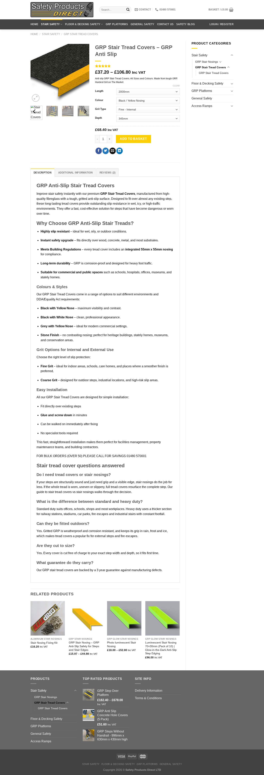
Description (42, 172)
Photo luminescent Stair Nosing (121, 644)
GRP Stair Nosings (206, 61)
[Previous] (36, 73)
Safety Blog (185, 24)
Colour (99, 100)
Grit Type (100, 109)
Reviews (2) (108, 172)
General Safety (142, 24)
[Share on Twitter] (105, 151)
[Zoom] (35, 98)
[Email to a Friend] (112, 151)
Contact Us (165, 24)
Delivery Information (148, 690)
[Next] (83, 73)
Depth (98, 118)
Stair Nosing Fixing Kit (44, 642)
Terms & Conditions (148, 698)
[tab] (43, 172)
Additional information (75, 172)
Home (34, 24)
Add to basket (133, 138)
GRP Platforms (117, 24)
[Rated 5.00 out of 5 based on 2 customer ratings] (137, 66)
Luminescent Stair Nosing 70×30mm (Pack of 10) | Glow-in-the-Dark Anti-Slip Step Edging (161, 648)
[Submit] (128, 9)
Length (99, 91)
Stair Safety (50, 24)
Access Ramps (202, 106)
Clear (176, 86)
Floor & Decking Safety (82, 24)
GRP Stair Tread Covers (81, 34)
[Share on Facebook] (98, 151)
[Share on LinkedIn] (119, 151)
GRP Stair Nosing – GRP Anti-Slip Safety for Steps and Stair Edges (84, 646)
